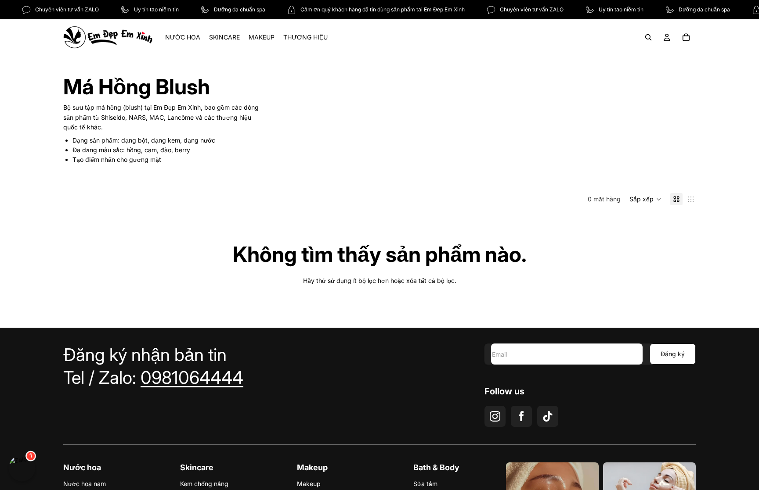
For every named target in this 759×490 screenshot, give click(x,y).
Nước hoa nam (84, 483)
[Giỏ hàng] (686, 37)
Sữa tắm (425, 483)
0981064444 (192, 377)
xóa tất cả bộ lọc (430, 280)
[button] (645, 199)
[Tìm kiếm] (648, 37)
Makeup (309, 483)
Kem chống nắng (204, 483)
